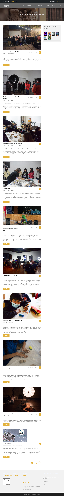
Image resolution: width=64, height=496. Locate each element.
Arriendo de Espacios (28, 477)
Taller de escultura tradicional (10, 275)
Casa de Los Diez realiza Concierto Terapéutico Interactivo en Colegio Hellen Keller (12, 228)
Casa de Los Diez (38, 5)
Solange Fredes (7, 53)
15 (40, 321)
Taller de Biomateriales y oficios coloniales (12, 143)
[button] (3, 82)
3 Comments (31, 367)
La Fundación (29, 5)
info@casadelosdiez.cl (28, 489)
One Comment (31, 52)
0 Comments (31, 97)
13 (40, 227)
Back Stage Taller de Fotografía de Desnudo (13, 414)
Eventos (53, 5)
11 (40, 368)
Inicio (23, 5)
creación (13, 445)
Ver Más (5, 65)
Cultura (17, 445)
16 (39, 444)
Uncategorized (18, 415)
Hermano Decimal (7, 415)
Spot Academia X (7, 443)
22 (39, 52)
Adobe (12, 145)
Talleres (59, 5)
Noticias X (47, 5)
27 (40, 144)
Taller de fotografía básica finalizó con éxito (13, 51)
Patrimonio (16, 145)
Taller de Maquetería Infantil (9, 188)
